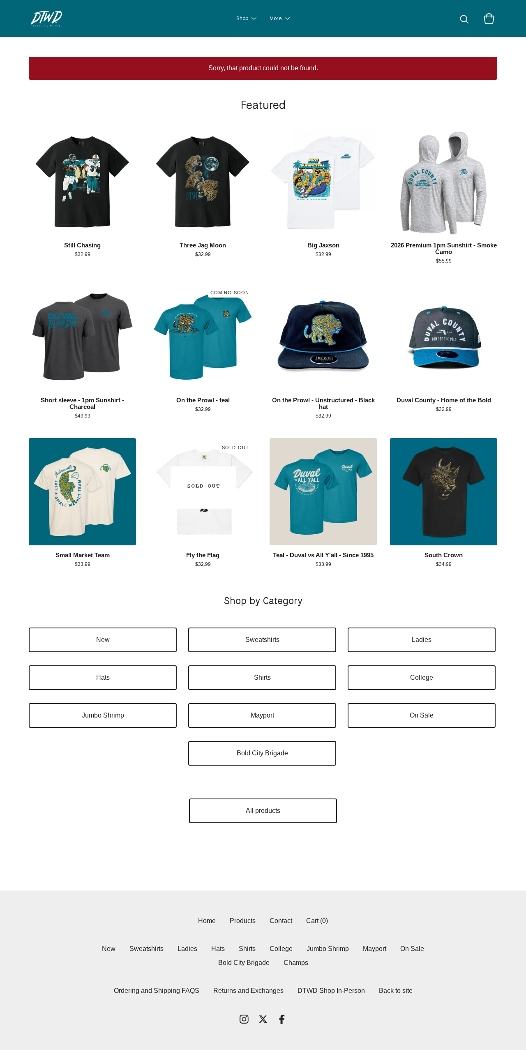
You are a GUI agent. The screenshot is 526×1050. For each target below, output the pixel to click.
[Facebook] (282, 1019)
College (421, 677)
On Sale (422, 715)
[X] (263, 1019)
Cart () (317, 920)
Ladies (421, 639)
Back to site (396, 990)
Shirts (262, 677)
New (103, 639)
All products (263, 810)
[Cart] (489, 18)
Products (243, 920)
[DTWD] (49, 18)
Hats (103, 677)
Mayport (262, 715)
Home (207, 920)
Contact (281, 920)
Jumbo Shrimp (103, 715)
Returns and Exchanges (248, 990)
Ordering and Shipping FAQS (156, 990)
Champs (296, 962)
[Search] (464, 18)
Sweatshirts (262, 639)
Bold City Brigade (262, 753)
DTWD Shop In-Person (331, 990)
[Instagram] (244, 1019)
